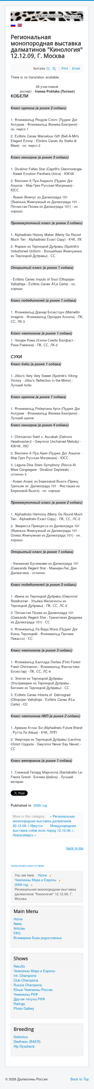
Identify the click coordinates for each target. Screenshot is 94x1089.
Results (19, 966)
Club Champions (26, 980)
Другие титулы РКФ (29, 999)
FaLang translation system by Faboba (27, 865)
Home (18, 919)
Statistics (21, 1037)
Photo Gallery (24, 1008)
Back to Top (79, 1078)
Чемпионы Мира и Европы (34, 971)
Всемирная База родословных (38, 937)
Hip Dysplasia (24, 1046)
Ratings (19, 1003)
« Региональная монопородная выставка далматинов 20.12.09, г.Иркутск (44, 821)
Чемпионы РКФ (26, 994)
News (18, 923)
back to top (74, 847)
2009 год (40, 805)
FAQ (17, 933)
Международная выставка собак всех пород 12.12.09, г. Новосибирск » (44, 830)
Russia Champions (28, 985)
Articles (19, 928)
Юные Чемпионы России (33, 989)
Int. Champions (25, 975)
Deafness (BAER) (27, 1041)
